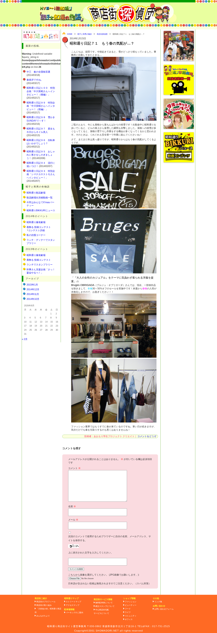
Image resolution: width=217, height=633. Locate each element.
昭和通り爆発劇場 (36, 222)
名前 (72, 506)
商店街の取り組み (44, 605)
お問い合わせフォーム (164, 609)
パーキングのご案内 (74, 613)
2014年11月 (33, 294)
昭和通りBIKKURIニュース (41, 210)
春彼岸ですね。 (35, 80)
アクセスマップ (72, 605)
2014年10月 (33, 299)
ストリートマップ (73, 602)
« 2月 (24, 339)
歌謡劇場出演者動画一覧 (40, 197)
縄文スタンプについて (105, 606)
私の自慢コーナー (36, 235)
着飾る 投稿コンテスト (39, 227)
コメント (74, 468)
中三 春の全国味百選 (38, 72)
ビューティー (130, 605)
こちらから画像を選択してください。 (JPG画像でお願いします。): (103, 575)
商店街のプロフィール (46, 602)
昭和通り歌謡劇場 (36, 192)
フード (128, 609)
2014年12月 (33, 289)
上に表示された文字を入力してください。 (90, 552)
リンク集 (158, 602)
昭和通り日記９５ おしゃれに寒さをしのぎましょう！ (41, 154)
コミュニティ (130, 616)
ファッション (130, 602)
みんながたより (43, 616)
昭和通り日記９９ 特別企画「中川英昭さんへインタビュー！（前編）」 (41, 106)
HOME (69, 34)
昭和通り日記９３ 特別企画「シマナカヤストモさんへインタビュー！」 (41, 174)
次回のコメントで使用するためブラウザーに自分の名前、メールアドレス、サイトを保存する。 (109, 538)
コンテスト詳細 (36, 230)
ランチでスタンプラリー (40, 264)
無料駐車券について (104, 603)
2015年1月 (32, 284)
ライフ (128, 612)
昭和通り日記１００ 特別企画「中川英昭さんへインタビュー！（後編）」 (41, 91)
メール (73, 519)
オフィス (129, 619)
